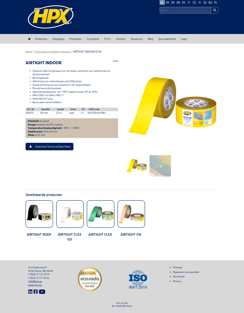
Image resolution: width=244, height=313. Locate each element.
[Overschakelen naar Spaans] (183, 2)
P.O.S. (107, 38)
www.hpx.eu (35, 284)
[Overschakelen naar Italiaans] (189, 2)
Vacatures (137, 38)
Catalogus (58, 38)
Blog (150, 38)
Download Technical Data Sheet (53, 146)
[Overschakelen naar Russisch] (210, 2)
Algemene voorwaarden (186, 272)
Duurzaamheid (167, 38)
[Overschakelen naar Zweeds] (205, 2)
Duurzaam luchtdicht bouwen (53, 51)
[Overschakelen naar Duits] (173, 2)
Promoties (75, 38)
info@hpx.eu (35, 281)
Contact (121, 38)
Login (184, 38)
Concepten (93, 38)
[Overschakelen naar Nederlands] (162, 2)
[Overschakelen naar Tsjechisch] (194, 2)
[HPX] (51, 17)
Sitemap (177, 267)
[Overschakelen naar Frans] (167, 2)
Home (29, 51)
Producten (41, 38)
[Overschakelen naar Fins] (199, 2)
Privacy (177, 281)
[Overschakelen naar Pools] (215, 2)
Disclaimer (179, 276)
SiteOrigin (121, 306)
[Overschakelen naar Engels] (178, 2)
